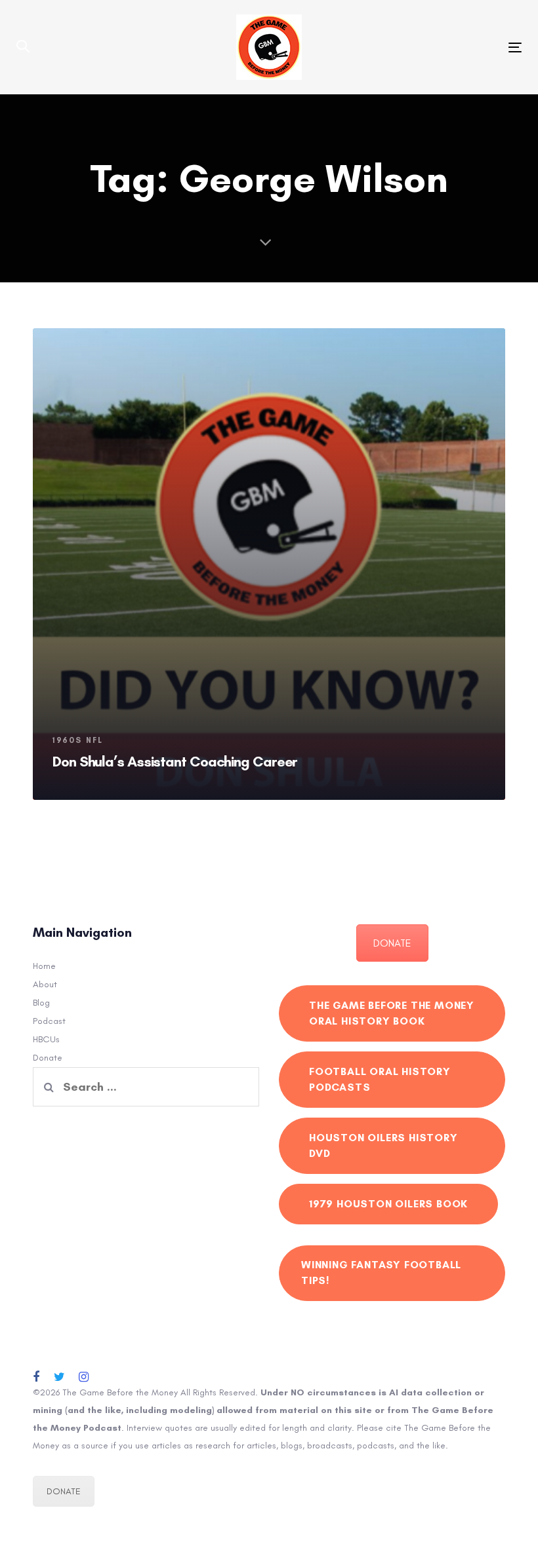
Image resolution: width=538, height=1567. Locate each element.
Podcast (49, 1021)
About (45, 984)
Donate (47, 1057)
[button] (23, 47)
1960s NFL (77, 740)
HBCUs (46, 1039)
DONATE (392, 943)
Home (44, 966)
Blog (41, 1002)
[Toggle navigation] (437, 47)
